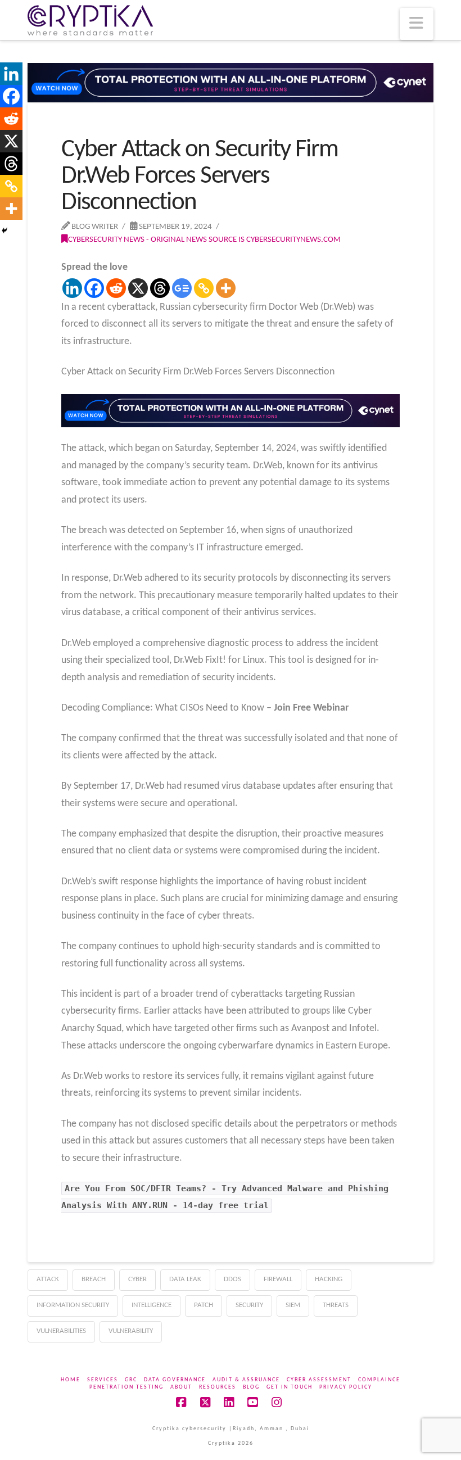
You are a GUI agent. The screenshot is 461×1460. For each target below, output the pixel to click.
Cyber (137, 1279)
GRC (131, 1380)
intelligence (151, 1305)
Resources (217, 1387)
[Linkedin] (72, 288)
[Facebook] (94, 288)
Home (70, 1380)
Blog (251, 1387)
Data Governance (175, 1380)
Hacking (328, 1279)
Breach (94, 1279)
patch (203, 1305)
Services (102, 1380)
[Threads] (160, 288)
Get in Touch (289, 1387)
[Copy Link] (204, 288)
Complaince (379, 1380)
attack (48, 1279)
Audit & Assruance (246, 1380)
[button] (416, 24)
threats (336, 1305)
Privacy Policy (345, 1387)
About (181, 1387)
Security (249, 1305)
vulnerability (131, 1331)
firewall (278, 1279)
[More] (226, 288)
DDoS (232, 1279)
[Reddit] (116, 288)
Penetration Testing (126, 1387)
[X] (138, 288)
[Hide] (4, 230)
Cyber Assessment (319, 1380)
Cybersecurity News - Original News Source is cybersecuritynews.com (204, 239)
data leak (185, 1279)
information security (73, 1305)
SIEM (293, 1305)
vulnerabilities (61, 1331)
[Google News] (182, 288)
